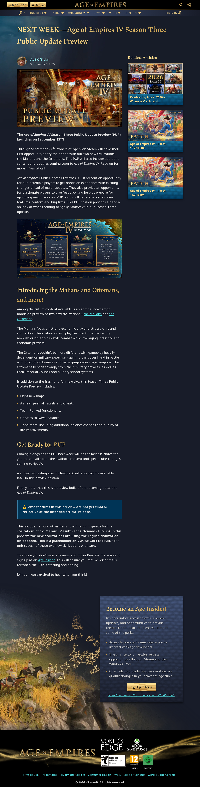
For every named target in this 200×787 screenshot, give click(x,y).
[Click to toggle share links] (189, 5)
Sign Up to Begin (141, 687)
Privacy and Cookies (72, 775)
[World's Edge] (112, 744)
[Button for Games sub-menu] (62, 13)
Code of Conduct (134, 775)
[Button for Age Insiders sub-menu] (45, 13)
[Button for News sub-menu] (103, 13)
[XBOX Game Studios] (137, 744)
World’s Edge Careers (162, 775)
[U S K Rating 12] (148, 760)
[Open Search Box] (181, 5)
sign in (171, 13)
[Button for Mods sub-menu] (119, 13)
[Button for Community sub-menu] (88, 13)
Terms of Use (30, 775)
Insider (46, 560)
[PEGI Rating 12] (134, 760)
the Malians (93, 313)
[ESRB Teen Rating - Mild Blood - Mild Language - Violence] (113, 761)
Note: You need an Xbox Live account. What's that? (141, 695)
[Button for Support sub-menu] (139, 13)
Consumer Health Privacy (104, 775)
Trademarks (49, 775)
